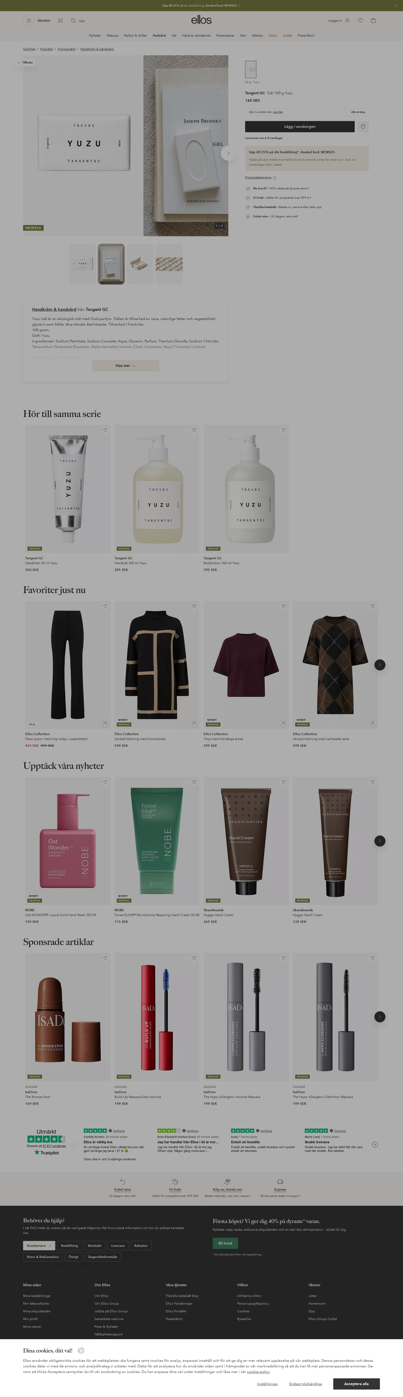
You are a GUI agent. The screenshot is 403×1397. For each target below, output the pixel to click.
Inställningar (267, 1384)
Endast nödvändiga (305, 1384)
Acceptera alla (356, 1384)
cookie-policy (258, 1371)
